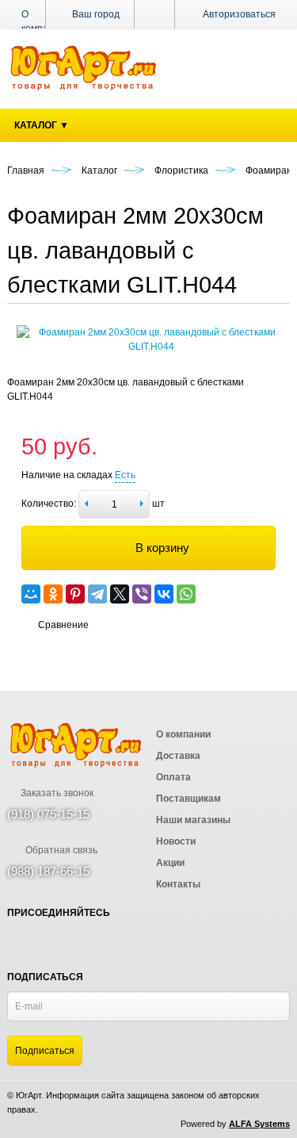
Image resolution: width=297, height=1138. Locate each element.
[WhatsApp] (186, 593)
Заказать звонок (55, 793)
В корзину (162, 547)
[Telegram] (97, 593)
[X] (119, 593)
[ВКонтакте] (163, 593)
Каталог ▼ (41, 125)
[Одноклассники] (53, 593)
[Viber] (141, 593)
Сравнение (63, 624)
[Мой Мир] (30, 593)
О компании (43, 21)
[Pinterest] (75, 593)
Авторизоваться (239, 14)
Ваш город (95, 14)
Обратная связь (60, 850)
